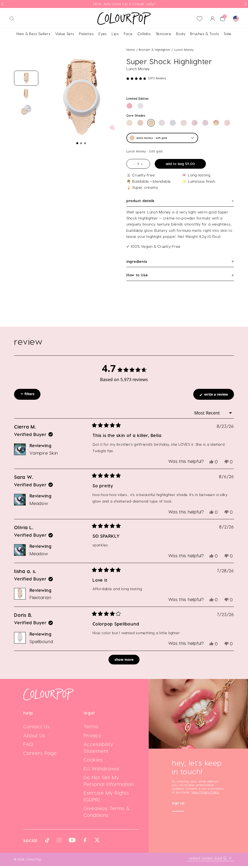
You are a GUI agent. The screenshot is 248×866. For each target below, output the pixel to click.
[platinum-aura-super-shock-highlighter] (140, 106)
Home (130, 49)
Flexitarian (40, 597)
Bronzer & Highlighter (155, 49)
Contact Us (36, 726)
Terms (91, 726)
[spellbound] (162, 123)
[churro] (216, 123)
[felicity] (227, 123)
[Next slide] (245, 4)
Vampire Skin (44, 452)
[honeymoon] (173, 123)
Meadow (39, 503)
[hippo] (205, 123)
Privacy (92, 735)
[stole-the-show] (129, 123)
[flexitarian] (140, 123)
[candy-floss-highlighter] (195, 123)
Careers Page (40, 753)
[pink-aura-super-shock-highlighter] (129, 106)
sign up (178, 803)
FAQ (28, 744)
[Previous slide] (2, 4)
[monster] (184, 123)
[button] (77, 143)
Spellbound (41, 641)
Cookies (93, 759)
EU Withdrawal (101, 768)
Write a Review (218, 396)
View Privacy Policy (205, 792)
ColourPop (33, 859)
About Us (34, 735)
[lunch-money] (151, 123)
